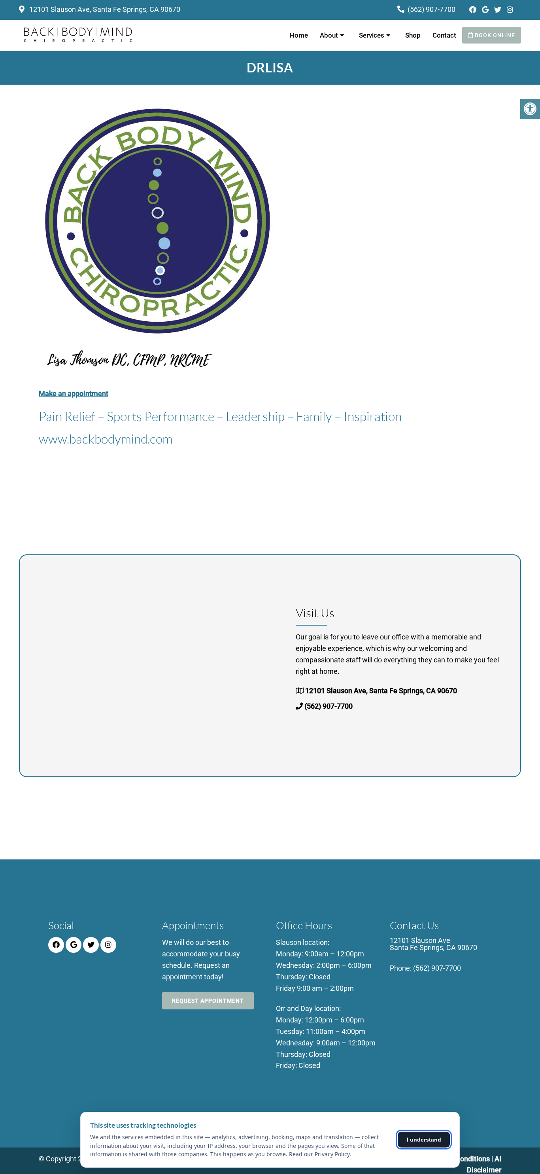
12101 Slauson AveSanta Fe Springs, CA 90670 (433, 944)
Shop (413, 35)
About (329, 35)
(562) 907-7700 (431, 9)
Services (371, 35)
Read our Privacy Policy (319, 1154)
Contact (444, 35)
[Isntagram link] (510, 10)
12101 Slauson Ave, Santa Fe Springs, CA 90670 (104, 9)
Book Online (494, 35)
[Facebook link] (473, 10)
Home (299, 35)
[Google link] (486, 10)
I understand (424, 1139)
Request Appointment (208, 1001)
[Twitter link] (498, 10)
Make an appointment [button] (73, 393)
